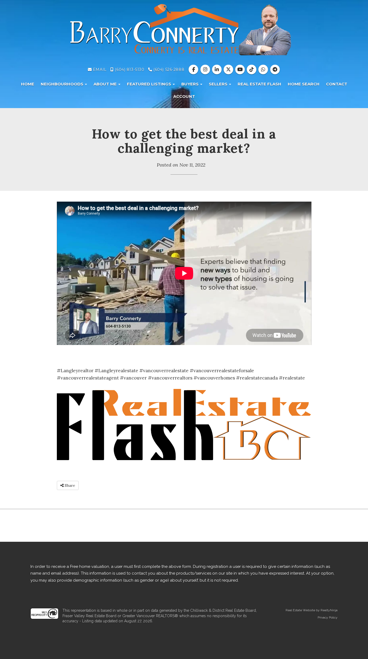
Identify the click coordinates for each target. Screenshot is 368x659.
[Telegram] (275, 69)
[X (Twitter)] (229, 69)
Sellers (218, 84)
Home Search (304, 84)
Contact (336, 84)
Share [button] (69, 485)
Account (184, 96)
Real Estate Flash (259, 84)
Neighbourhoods (62, 84)
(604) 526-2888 (168, 69)
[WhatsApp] (264, 69)
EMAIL (99, 69)
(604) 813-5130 (129, 69)
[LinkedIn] (217, 69)
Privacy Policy (328, 617)
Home (27, 84)
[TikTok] (252, 69)
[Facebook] (194, 69)
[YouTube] (241, 69)
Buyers (190, 84)
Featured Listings (149, 84)
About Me (105, 84)
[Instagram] (205, 69)
